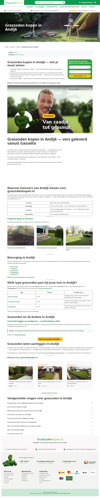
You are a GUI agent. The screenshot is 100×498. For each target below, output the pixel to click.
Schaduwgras (12, 307)
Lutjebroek (13, 268)
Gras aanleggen (39, 7)
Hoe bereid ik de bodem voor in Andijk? (50, 414)
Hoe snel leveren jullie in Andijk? (50, 407)
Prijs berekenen (78, 76)
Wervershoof (14, 266)
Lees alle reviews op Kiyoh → (50, 393)
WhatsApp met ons (70, 461)
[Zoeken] (63, 2)
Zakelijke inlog (43, 473)
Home (6, 47)
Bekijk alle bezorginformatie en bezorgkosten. (21, 277)
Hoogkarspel (14, 274)
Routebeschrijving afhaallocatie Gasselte (44, 477)
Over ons (84, 7)
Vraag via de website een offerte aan (54, 353)
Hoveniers (92, 7)
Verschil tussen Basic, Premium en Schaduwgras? (50, 422)
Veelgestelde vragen (28, 473)
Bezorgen (24, 475)
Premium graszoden (14, 301)
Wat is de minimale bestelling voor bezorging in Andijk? (50, 426)
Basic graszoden (13, 296)
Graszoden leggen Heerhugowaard (47, 248)
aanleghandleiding (20, 335)
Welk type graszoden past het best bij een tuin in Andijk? (50, 411)
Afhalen (24, 477)
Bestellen (24, 479)
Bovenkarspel (14, 272)
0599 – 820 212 (20, 311)
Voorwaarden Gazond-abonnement (61, 493)
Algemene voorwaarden (36, 493)
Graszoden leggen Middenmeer (16, 248)
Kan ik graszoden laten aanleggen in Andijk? (50, 418)
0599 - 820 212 (24, 461)
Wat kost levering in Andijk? (50, 430)
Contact (6, 482)
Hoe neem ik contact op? (50, 434)
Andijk (18, 47)
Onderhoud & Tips (51, 7)
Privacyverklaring (47, 493)
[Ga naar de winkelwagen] (95, 2)
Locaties (12, 47)
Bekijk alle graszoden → (46, 288)
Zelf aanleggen (8, 479)
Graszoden (29, 7)
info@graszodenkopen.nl (46, 461)
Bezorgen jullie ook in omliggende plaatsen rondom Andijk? (50, 403)
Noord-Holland (19, 55)
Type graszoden (8, 473)
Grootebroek (14, 270)
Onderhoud (25, 481)
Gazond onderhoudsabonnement (69, 7)
